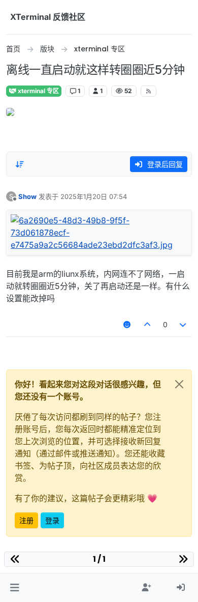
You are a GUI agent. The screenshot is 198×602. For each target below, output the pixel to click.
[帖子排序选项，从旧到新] (20, 164)
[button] (14, 588)
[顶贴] (147, 324)
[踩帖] (183, 324)
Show (27, 196)
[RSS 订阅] (148, 91)
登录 (52, 520)
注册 (26, 520)
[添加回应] (127, 324)
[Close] (179, 384)
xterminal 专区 (37, 91)
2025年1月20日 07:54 (93, 196)
